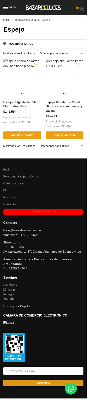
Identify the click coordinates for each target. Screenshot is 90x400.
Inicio (6, 19)
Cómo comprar (13, 183)
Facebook (10, 285)
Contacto (9, 204)
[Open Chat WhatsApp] (71, 389)
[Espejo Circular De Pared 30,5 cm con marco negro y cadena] (65, 78)
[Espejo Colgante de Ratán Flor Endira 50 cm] (22, 78)
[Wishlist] (36, 64)
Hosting (8, 306)
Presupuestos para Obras (21, 176)
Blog (6, 190)
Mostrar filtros (21, 44)
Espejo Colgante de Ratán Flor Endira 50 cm (20, 104)
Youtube (9, 298)
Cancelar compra (43, 211)
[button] (78, 8)
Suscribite (43, 383)
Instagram (10, 294)
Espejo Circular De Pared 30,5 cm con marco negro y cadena (64, 106)
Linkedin (9, 289)
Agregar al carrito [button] (22, 135)
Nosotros (9, 197)
